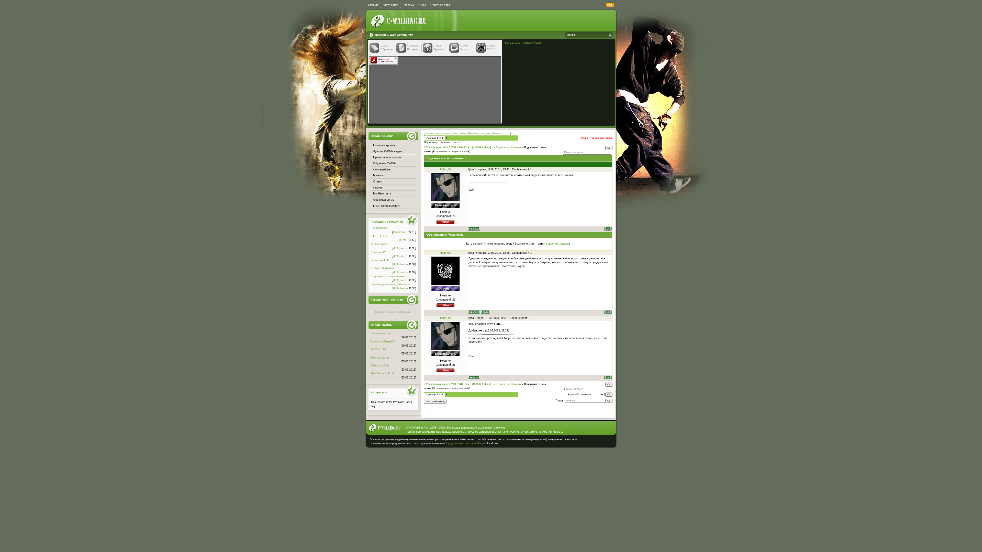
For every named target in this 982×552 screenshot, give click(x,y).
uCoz (560, 431)
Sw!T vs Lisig (379, 349)
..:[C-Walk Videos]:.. (481, 147)
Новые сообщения (437, 133)
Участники (458, 133)
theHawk (455, 142)
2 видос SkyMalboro (383, 268)
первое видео (379, 244)
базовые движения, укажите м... (391, 284)
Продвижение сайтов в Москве (466, 443)
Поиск (497, 133)
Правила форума (479, 133)
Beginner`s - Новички (508, 147)
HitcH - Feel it (379, 236)
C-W (403, 239)
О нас (422, 4)
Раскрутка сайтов (597, 442)
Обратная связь (440, 4)
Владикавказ (379, 227)
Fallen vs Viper (380, 365)
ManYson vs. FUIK (382, 373)
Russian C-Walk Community (394, 34)
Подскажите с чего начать (388, 276)
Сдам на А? (378, 252)
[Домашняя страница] (485, 312)
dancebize (399, 232)
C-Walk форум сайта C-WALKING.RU (445, 147)
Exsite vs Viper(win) (383, 341)
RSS (506, 133)
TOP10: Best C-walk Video (523, 42)
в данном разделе (557, 243)
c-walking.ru (514, 431)
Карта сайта (390, 4)
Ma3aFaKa (399, 248)
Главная (373, 4)
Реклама (408, 4)
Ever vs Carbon (380, 357)
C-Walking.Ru (418, 427)
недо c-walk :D (380, 260)
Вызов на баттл (380, 333)
